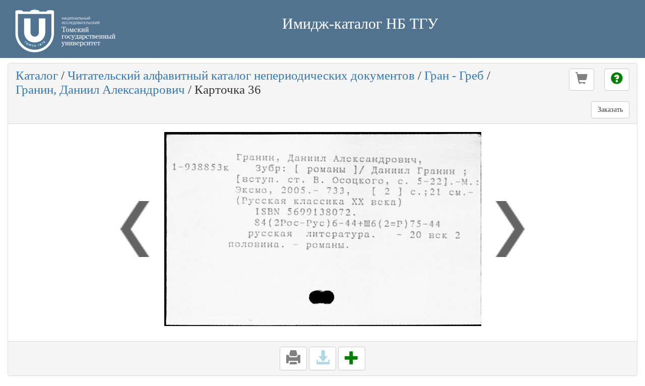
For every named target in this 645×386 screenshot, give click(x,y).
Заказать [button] (610, 109)
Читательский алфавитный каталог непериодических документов (241, 75)
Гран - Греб (454, 75)
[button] (581, 80)
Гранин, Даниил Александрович (100, 89)
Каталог (37, 75)
